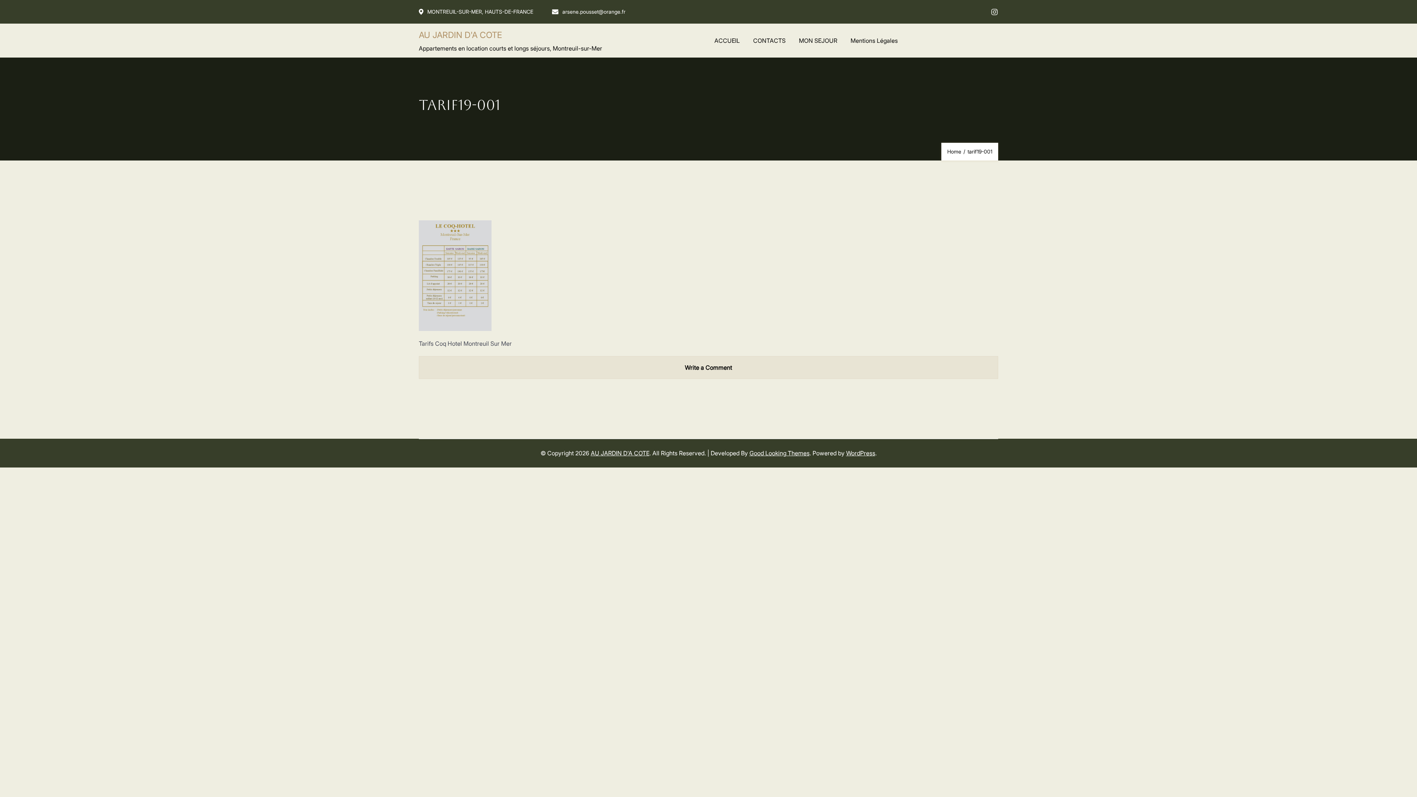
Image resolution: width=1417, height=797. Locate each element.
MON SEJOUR (818, 40)
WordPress (860, 453)
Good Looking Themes (779, 453)
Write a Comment (708, 367)
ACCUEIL (727, 40)
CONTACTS (769, 40)
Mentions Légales (874, 40)
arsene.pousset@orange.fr (593, 11)
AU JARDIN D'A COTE (460, 35)
